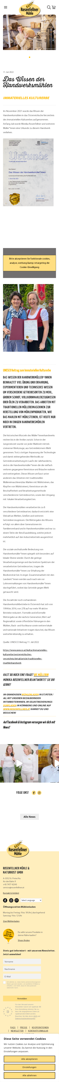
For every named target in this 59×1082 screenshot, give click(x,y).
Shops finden (24, 940)
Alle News (29, 816)
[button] (29, 57)
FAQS (13, 1028)
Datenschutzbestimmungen (25, 1018)
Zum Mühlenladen (11, 921)
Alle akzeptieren (29, 1059)
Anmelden (22, 998)
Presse (23, 1028)
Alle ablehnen (30, 1075)
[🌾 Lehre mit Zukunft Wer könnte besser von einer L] (19, 763)
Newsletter (17, 1031)
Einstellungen (29, 1067)
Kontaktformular (38, 1031)
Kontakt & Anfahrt (11, 893)
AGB (35, 1016)
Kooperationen (40, 1028)
